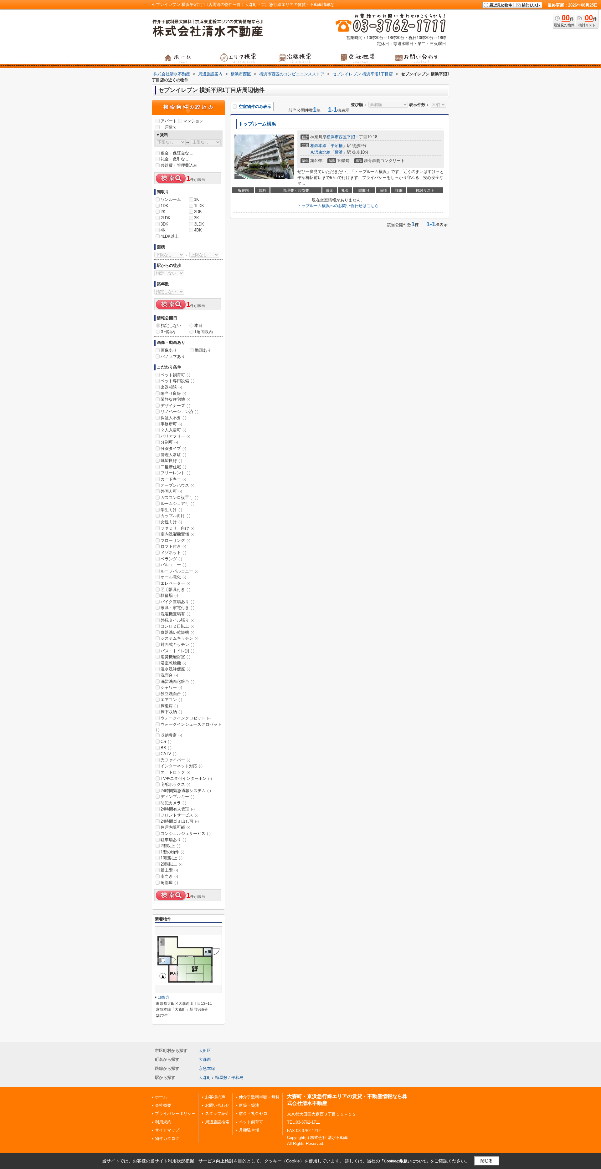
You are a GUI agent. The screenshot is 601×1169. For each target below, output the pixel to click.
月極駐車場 (249, 1130)
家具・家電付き (177, 607)
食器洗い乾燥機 (177, 632)
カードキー (173, 479)
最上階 (169, 870)
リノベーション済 (179, 411)
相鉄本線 (318, 145)
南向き (169, 876)
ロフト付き (173, 546)
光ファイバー (175, 760)
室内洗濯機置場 (177, 534)
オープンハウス (177, 485)
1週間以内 (203, 331)
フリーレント (175, 472)
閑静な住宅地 (175, 399)
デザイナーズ (175, 405)
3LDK (199, 224)
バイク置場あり (177, 601)
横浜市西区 (336, 137)
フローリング (175, 540)
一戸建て (169, 127)
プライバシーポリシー (175, 1113)
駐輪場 (169, 595)
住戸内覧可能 (175, 827)
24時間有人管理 (178, 809)
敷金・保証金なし (177, 153)
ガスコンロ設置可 (179, 497)
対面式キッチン (177, 644)
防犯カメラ (173, 803)
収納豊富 (171, 735)
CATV (169, 753)
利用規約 (163, 1122)
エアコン (171, 699)
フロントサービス (179, 815)
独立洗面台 (173, 693)
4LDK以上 (170, 236)
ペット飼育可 (175, 375)
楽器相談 (171, 387)
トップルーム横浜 (257, 123)
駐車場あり (173, 839)
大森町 (205, 1077)
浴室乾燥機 (173, 663)
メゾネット (173, 552)
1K (196, 199)
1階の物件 (172, 852)
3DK (164, 224)
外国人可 (171, 491)
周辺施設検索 (217, 1122)
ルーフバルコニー (179, 571)
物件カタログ (167, 1138)
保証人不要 (173, 417)
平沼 (351, 137)
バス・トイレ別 (177, 650)
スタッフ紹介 (217, 1113)
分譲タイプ (173, 448)
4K (163, 230)
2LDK (166, 218)
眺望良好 (171, 460)
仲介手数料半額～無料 (259, 1097)
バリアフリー (175, 436)
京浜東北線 (320, 152)
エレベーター (175, 583)
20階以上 (171, 864)
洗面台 (169, 675)
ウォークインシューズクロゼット (189, 727)
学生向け (171, 509)
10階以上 (171, 858)
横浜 (339, 152)
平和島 (237, 1077)
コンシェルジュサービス (186, 833)
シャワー (171, 687)
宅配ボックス (175, 784)
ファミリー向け (177, 528)
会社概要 (163, 1105)
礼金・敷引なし (175, 159)
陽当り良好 (173, 393)
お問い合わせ (217, 1105)
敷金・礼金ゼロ (253, 1113)
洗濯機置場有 (175, 614)
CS (166, 741)
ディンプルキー (177, 796)
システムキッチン (179, 638)
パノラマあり (173, 356)
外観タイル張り (177, 620)
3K (196, 218)
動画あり (203, 350)
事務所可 (171, 424)
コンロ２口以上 (177, 626)
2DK (198, 211)
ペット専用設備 (177, 381)
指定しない (171, 325)
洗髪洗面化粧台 (177, 681)
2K (163, 211)
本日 (198, 325)
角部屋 (169, 882)
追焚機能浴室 (175, 656)
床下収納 (171, 711)
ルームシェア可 (177, 503)
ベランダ (171, 559)
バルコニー (173, 564)
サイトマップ (167, 1130)
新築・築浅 (249, 1105)
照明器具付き (175, 589)
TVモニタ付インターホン (186, 778)
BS (166, 747)
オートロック (175, 772)
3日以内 (168, 331)
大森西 (205, 1059)
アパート (169, 121)
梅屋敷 (221, 1077)
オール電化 (173, 577)
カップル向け (175, 515)
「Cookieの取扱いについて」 (405, 1161)
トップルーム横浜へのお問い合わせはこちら (338, 205)
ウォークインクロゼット (186, 718)
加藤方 (163, 997)
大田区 (205, 1050)
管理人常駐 (173, 454)
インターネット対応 (182, 766)
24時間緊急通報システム (186, 790)
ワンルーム (171, 199)
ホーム (161, 1097)
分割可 (169, 442)
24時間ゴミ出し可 (180, 821)
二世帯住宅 (173, 467)
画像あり (169, 350)
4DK (198, 230)
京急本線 (207, 1068)
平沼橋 (337, 145)
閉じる (486, 1160)
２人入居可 (173, 430)
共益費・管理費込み (179, 165)
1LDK (199, 205)
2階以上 (170, 845)
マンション (193, 121)
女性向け (171, 522)
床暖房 (169, 706)
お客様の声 (215, 1097)
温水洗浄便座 (175, 669)
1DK (164, 205)
